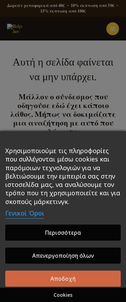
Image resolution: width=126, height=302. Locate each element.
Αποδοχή (63, 278)
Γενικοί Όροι (24, 213)
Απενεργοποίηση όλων (63, 255)
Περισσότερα (63, 232)
